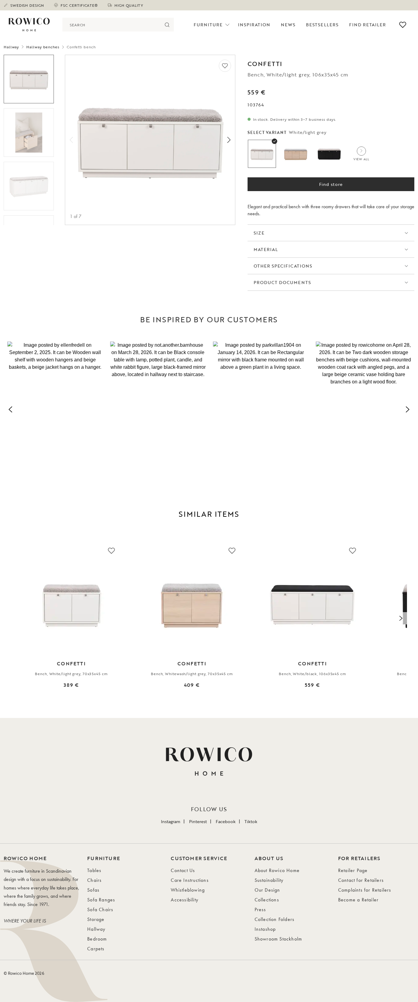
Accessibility (184, 900)
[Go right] (229, 140)
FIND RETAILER (367, 24)
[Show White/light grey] (262, 154)
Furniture (208, 24)
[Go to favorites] (403, 25)
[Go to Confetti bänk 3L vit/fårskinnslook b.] (29, 186)
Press (260, 909)
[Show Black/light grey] (329, 154)
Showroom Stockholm (278, 939)
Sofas (93, 890)
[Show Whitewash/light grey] (295, 154)
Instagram (170, 821)
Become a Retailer (358, 900)
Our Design (267, 890)
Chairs (94, 880)
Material (266, 249)
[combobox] (111, 24)
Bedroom (97, 939)
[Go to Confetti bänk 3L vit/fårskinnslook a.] (29, 79)
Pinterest (198, 821)
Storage (95, 919)
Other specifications (283, 266)
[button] (55, 408)
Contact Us (183, 870)
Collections (267, 900)
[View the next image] (401, 618)
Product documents (282, 282)
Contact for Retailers (361, 880)
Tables (94, 870)
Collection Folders (275, 919)
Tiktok (250, 821)
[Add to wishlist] (225, 66)
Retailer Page (353, 870)
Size (259, 233)
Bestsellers (322, 24)
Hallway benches (42, 47)
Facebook (226, 821)
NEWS (288, 24)
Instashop (265, 929)
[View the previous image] (17, 618)
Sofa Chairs (100, 909)
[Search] (167, 24)
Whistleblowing (188, 890)
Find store (331, 184)
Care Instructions (189, 880)
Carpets (95, 948)
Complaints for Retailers (364, 890)
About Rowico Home (277, 870)
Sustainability (269, 880)
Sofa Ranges (101, 900)
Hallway (11, 47)
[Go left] (71, 140)
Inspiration (254, 24)
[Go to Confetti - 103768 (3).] (29, 132)
